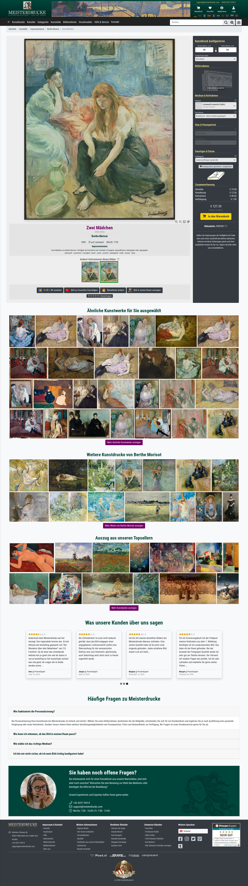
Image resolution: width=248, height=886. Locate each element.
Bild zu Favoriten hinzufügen (83, 290)
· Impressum (47, 832)
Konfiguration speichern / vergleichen (217, 166)
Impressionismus (37, 29)
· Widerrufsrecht (48, 842)
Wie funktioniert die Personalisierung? (34, 711)
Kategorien (43, 22)
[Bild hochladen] (239, 22)
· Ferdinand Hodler (151, 832)
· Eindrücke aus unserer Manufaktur (90, 842)
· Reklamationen (48, 845)
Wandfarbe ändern (114, 290)
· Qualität (79, 838)
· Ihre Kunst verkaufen (85, 832)
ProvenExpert (42, 671)
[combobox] (216, 59)
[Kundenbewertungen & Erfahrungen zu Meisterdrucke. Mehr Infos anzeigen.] (226, 834)
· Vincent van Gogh (117, 828)
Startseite (12, 29)
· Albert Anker (149, 835)
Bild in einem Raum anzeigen (146, 290)
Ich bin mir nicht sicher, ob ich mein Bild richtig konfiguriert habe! (48, 753)
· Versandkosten (82, 835)
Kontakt (115, 22)
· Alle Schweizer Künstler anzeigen (157, 845)
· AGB (44, 835)
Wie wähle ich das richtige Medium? (32, 743)
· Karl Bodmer (149, 842)
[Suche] (226, 22)
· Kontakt (46, 828)
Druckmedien (85, 22)
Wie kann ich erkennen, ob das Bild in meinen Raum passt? (44, 734)
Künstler (31, 22)
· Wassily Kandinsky (118, 838)
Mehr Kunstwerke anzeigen (124, 608)
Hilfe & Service (101, 22)
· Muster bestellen (83, 849)
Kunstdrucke (18, 22)
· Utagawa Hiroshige (118, 842)
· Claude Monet (116, 832)
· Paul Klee (148, 828)
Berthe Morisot (53, 29)
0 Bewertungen (105, 296)
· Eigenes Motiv (82, 828)
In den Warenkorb (217, 216)
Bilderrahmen (70, 22)
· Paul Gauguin (116, 835)
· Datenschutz (47, 838)
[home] (8, 22)
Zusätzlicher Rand (201, 55)
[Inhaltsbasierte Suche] (232, 22)
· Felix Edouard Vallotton (153, 838)
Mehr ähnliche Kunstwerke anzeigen (124, 442)
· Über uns (46, 849)
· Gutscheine (81, 845)
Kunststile (56, 22)
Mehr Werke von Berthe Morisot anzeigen (124, 525)
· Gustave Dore (116, 845)
